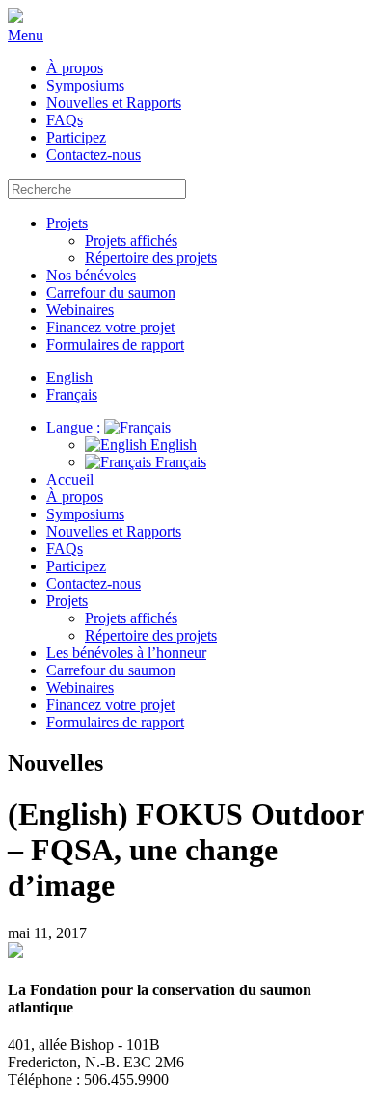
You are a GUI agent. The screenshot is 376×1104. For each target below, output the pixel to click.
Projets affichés (131, 240)
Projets (67, 223)
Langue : (75, 427)
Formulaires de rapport (115, 344)
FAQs (64, 120)
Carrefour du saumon (110, 292)
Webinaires (80, 310)
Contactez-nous (93, 154)
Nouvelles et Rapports (113, 102)
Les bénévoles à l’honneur (126, 652)
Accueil (70, 479)
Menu (25, 35)
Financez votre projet (110, 327)
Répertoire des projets (151, 258)
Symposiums (85, 85)
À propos (74, 68)
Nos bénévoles (91, 275)
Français (178, 462)
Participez (76, 137)
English (172, 444)
